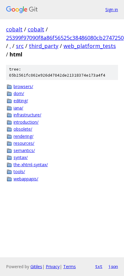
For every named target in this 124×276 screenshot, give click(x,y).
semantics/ (24, 150)
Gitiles (36, 266)
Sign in (111, 9)
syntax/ (21, 157)
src (20, 45)
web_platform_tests (90, 45)
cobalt (14, 29)
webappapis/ (26, 179)
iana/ (18, 108)
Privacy (53, 266)
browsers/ (23, 86)
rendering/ (23, 136)
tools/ (19, 171)
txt (98, 266)
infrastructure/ (27, 115)
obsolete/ (23, 129)
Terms (69, 266)
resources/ (24, 143)
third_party (43, 45)
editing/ (21, 100)
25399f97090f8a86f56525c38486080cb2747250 (65, 37)
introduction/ (26, 122)
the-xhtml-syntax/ (31, 164)
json (113, 266)
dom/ (19, 93)
